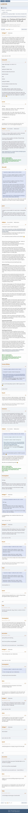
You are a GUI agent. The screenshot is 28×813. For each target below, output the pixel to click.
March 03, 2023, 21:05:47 (6, 394)
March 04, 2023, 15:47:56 (6, 569)
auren (3, 101)
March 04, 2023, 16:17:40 (6, 743)
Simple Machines (17, 811)
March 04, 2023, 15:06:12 (6, 526)
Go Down (3, 29)
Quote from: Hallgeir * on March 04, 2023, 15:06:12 (13, 546)
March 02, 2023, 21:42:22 (6, 103)
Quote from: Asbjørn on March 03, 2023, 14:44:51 (12, 369)
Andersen (4, 409)
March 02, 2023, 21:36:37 (6, 61)
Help (9, 810)
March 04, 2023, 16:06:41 (6, 651)
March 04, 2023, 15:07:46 (6, 543)
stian (3, 713)
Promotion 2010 (24, 13)
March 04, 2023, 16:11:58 (6, 683)
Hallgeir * (14, 13)
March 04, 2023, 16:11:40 (6, 666)
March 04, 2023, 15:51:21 (6, 592)
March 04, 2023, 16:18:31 (6, 775)
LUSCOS (4, 4)
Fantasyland (5, 475)
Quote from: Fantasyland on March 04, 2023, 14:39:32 (13, 499)
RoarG (3, 393)
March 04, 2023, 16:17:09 (6, 729)
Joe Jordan (4, 633)
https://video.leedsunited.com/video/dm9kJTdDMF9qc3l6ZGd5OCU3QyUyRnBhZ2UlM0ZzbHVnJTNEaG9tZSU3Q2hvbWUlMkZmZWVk (14, 230)
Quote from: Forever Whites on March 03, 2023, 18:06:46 (14, 433)
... (12, 29)
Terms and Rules (13, 810)
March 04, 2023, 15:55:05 (6, 620)
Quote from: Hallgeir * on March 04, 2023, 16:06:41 (13, 669)
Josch (3, 206)
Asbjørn (4, 128)
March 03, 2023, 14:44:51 (6, 224)
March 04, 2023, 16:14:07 (6, 715)
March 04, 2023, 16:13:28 (6, 700)
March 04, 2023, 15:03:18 (6, 496)
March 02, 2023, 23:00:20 (6, 130)
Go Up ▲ (18, 810)
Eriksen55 (4, 60)
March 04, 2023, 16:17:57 (6, 758)
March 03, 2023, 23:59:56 (6, 430)
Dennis (19, 13)
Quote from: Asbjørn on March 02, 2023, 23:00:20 (12, 172)
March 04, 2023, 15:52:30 (6, 607)
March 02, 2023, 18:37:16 (6, 34)
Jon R (7, 13)
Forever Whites (6, 364)
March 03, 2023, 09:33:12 (6, 207)
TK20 (3, 568)
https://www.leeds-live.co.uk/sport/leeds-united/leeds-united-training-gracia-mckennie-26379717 (13, 350)
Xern (3, 681)
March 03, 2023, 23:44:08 (6, 410)
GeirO (3, 590)
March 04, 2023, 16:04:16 (6, 635)
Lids (16, 13)
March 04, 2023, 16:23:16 (6, 793)
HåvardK (4, 167)
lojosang (10, 13)
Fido (3, 605)
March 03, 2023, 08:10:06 (6, 169)
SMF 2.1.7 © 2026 (11, 811)
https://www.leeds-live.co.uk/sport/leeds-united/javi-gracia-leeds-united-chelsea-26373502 (14, 152)
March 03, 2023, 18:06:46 (6, 366)
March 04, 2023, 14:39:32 (6, 477)
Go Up (2, 802)
